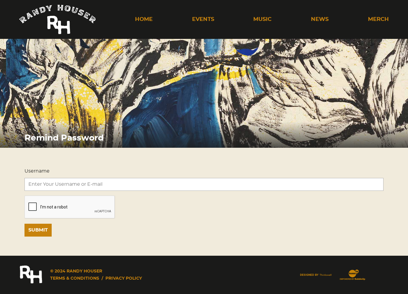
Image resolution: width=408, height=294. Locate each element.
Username (37, 171)
